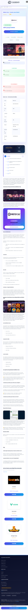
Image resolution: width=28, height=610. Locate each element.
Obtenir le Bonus (14, 31)
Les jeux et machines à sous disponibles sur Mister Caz (15, 162)
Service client (10, 170)
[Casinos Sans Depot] (13, 3)
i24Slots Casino (3, 563)
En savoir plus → (17, 601)
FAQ (9, 173)
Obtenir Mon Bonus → (14, 227)
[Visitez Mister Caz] (14, 20)
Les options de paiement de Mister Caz (14, 164)
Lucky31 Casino (3, 565)
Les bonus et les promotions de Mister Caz (14, 158)
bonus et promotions (7, 203)
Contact (2, 573)
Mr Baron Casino (3, 560)
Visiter (14, 494)
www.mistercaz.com (14, 57)
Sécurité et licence (11, 167)
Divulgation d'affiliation (4, 575)
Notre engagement (3, 582)
